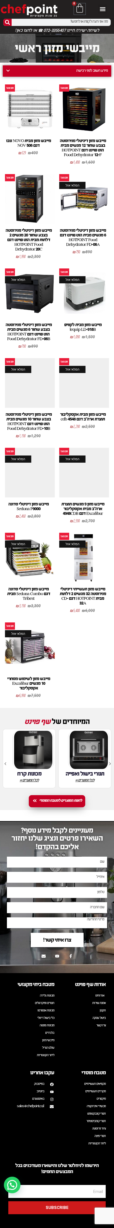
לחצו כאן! (23, 30)
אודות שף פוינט (90, 984)
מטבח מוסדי (93, 1072)
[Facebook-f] (70, 956)
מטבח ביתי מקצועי (35, 984)
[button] (102, 9)
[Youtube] (57, 956)
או (35, 30)
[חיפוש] (7, 22)
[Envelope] (43, 956)
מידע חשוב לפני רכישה (92, 71)
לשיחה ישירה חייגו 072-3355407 (70, 30)
